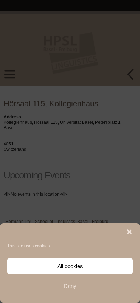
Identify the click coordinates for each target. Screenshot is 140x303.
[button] (129, 232)
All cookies (70, 266)
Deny (70, 286)
